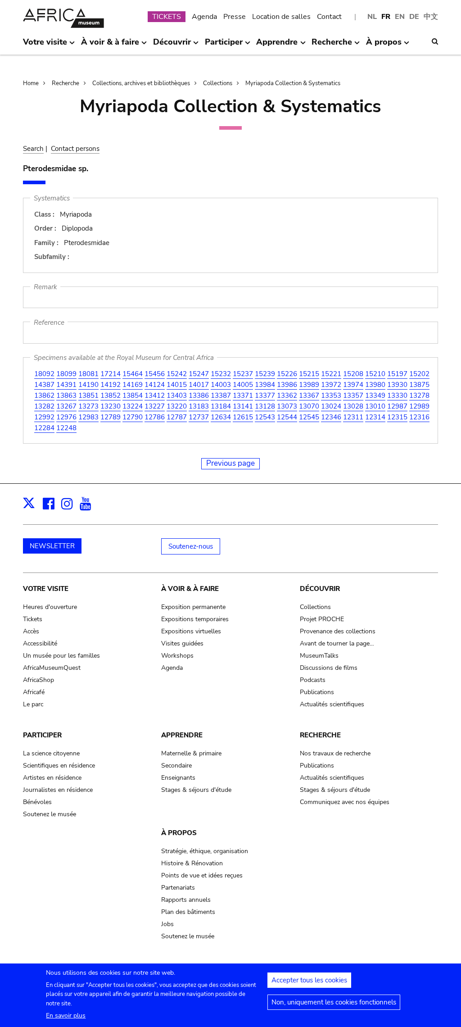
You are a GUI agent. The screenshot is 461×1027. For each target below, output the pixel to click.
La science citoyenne (51, 753)
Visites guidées (182, 643)
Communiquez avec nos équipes (344, 802)
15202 (419, 373)
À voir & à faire (190, 588)
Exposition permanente (193, 607)
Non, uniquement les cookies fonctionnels (333, 1002)
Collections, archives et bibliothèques (141, 83)
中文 (431, 17)
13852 (110, 395)
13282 (44, 406)
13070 (309, 406)
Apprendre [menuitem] (277, 45)
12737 (199, 417)
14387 (44, 384)
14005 (243, 384)
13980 (375, 384)
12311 (353, 417)
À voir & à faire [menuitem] (110, 45)
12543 (265, 417)
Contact (329, 17)
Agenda (204, 17)
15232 (221, 373)
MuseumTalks (319, 655)
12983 (88, 417)
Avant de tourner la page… (337, 643)
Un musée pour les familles (61, 655)
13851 (88, 395)
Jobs (167, 924)
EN (400, 17)
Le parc (33, 704)
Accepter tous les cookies (309, 980)
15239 (265, 373)
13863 (66, 395)
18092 (44, 373)
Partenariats (178, 887)
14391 (66, 384)
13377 (265, 395)
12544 (287, 417)
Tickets (32, 619)
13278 (419, 395)
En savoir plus (66, 1015)
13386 (199, 395)
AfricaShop (38, 680)
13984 (265, 384)
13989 (309, 384)
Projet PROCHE (322, 619)
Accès (31, 631)
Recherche (65, 83)
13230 (110, 406)
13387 (221, 395)
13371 (243, 395)
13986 (287, 384)
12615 (243, 417)
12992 (44, 417)
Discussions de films (328, 667)
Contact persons (75, 148)
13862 (44, 395)
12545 (309, 417)
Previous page (230, 463)
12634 (221, 417)
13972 (331, 384)
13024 (331, 406)
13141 (243, 406)
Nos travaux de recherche (335, 753)
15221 (331, 373)
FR (385, 17)
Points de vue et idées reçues (202, 875)
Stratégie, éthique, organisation (204, 851)
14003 (221, 384)
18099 (66, 373)
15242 (177, 373)
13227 (155, 406)
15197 (397, 373)
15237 (243, 373)
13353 (331, 395)
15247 (199, 373)
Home (31, 83)
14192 (110, 384)
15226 (287, 373)
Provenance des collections (337, 631)
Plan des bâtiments (188, 912)
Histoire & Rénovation (192, 863)
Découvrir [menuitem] (172, 45)
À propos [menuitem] (384, 45)
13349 (375, 395)
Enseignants (178, 777)
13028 (353, 406)
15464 (132, 373)
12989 (419, 406)
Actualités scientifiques (332, 704)
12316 (419, 417)
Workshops (177, 655)
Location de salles (281, 17)
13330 (397, 395)
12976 (66, 417)
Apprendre (182, 735)
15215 (309, 373)
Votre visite (45, 588)
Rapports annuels (186, 899)
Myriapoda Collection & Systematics (292, 83)
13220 (177, 406)
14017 (199, 384)
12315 (397, 417)
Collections (217, 83)
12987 (397, 406)
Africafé (34, 692)
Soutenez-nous (190, 546)
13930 (397, 384)
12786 (155, 417)
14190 (88, 384)
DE (414, 17)
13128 (265, 406)
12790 (132, 417)
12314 (375, 417)
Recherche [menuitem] (332, 45)
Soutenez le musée (49, 814)
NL (372, 17)
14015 (177, 384)
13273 (88, 406)
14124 (155, 384)
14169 (132, 384)
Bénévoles (37, 802)
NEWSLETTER (52, 545)
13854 (132, 395)
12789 (110, 417)
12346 (331, 417)
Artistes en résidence (52, 777)
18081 (88, 373)
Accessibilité (40, 643)
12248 (66, 427)
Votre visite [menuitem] (45, 45)
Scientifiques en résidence (59, 765)
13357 (353, 395)
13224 (132, 406)
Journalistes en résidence (58, 790)
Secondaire (176, 765)
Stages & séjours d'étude (196, 790)
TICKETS (166, 17)
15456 (155, 373)
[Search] (435, 41)
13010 (375, 406)
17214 (110, 373)
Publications (317, 692)
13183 (199, 406)
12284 (44, 427)
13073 (287, 406)
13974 (353, 384)
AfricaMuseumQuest (52, 667)
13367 (309, 395)
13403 (177, 395)
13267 (66, 406)
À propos (179, 832)
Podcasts (312, 680)
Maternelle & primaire (191, 753)
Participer (42, 735)
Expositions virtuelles (191, 631)
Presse (234, 17)
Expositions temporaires (195, 619)
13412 (155, 395)
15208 (353, 373)
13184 (221, 406)
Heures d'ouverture (50, 607)
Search (33, 148)
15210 (375, 373)
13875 (419, 384)
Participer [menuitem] (224, 45)
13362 (287, 395)
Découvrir (320, 588)
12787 (177, 417)
